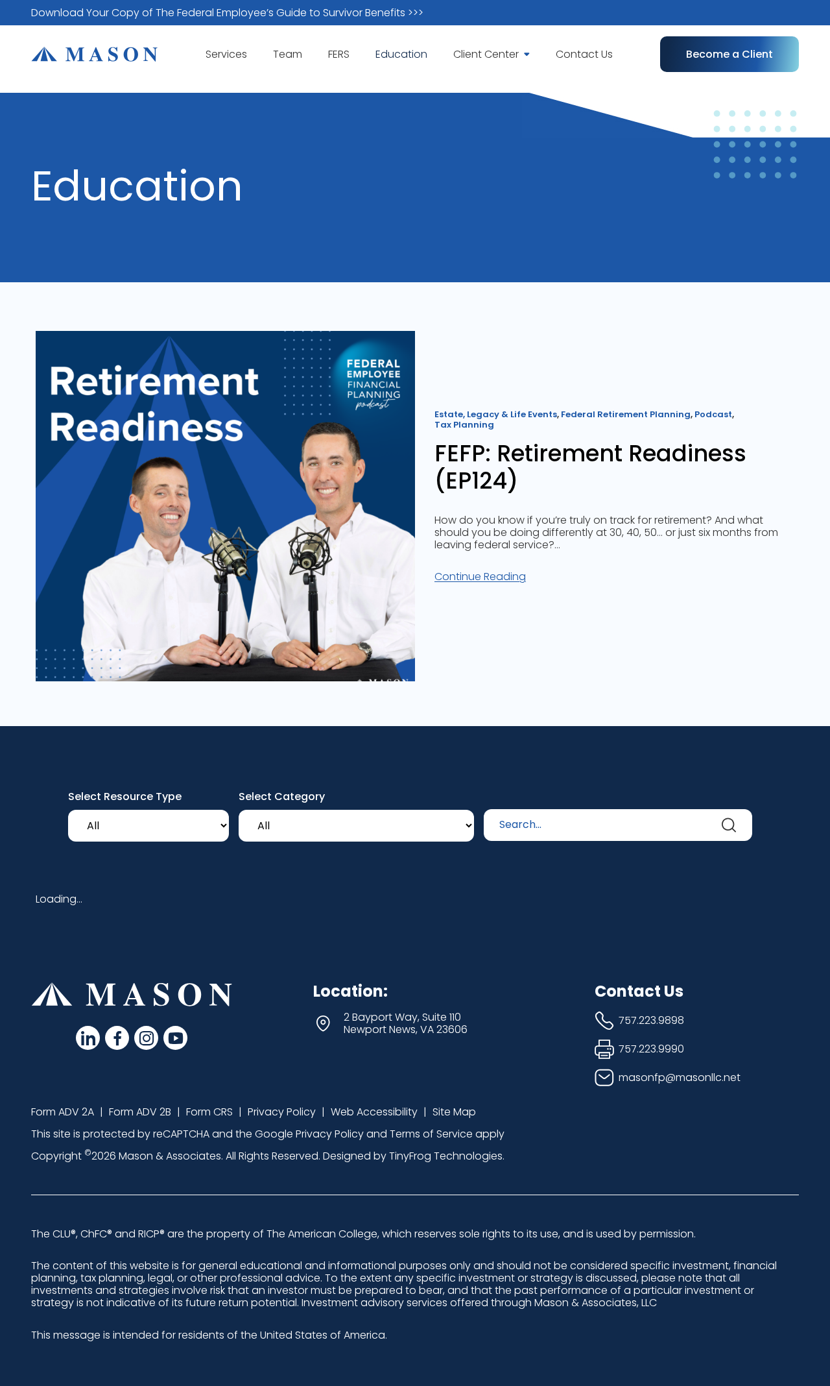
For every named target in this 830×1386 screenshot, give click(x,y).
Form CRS (209, 1111)
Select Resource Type (125, 796)
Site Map (454, 1111)
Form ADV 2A (62, 1111)
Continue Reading (480, 576)
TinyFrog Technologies (446, 1156)
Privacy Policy (282, 1111)
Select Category (282, 796)
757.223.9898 (651, 1020)
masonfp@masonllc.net (680, 1077)
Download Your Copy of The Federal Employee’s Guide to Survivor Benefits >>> (227, 12)
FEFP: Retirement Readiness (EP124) (590, 467)
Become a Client (729, 54)
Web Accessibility (374, 1111)
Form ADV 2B (140, 1111)
